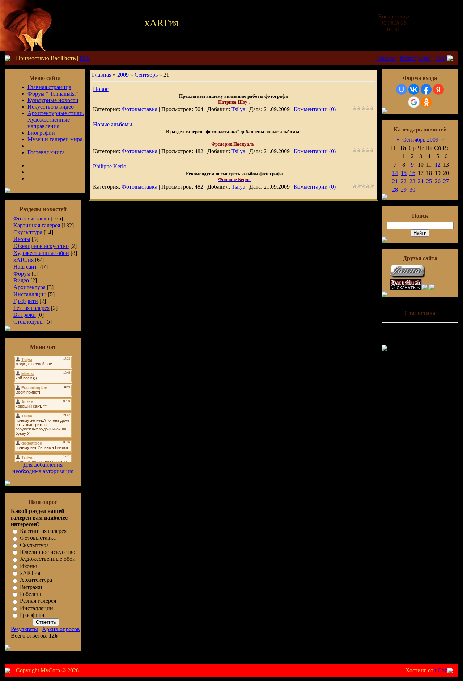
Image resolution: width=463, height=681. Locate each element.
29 (404, 189)
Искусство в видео (50, 107)
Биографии (41, 133)
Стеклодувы (28, 322)
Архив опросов (61, 629)
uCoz (441, 670)
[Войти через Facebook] (426, 89)
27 (446, 181)
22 (404, 181)
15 (404, 173)
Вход (441, 58)
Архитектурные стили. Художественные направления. (55, 119)
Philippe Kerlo (109, 166)
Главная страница (49, 87)
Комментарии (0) (315, 109)
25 (429, 181)
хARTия (23, 260)
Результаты (24, 629)
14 (395, 173)
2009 (123, 75)
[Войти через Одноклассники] (426, 102)
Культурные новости (52, 100)
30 (412, 189)
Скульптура (27, 232)
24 (421, 181)
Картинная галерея (36, 225)
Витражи (24, 315)
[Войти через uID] (401, 89)
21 (395, 181)
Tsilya (238, 109)
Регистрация (415, 58)
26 (438, 181)
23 (412, 181)
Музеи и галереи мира (54, 139)
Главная (386, 58)
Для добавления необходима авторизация (42, 468)
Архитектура (29, 287)
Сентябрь (146, 75)
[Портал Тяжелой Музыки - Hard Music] (406, 288)
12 (438, 164)
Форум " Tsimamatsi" (52, 94)
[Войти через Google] (414, 102)
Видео (21, 280)
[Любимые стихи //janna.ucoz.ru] (408, 277)
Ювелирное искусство (41, 246)
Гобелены (32, 594)
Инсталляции (30, 294)
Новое (101, 89)
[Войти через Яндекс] (438, 89)
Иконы (21, 239)
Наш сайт (25, 267)
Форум (21, 273)
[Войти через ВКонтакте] (413, 89)
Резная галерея (31, 308)
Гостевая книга (46, 152)
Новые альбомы (112, 124)
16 (412, 173)
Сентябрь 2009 (420, 139)
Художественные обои (41, 253)
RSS (85, 58)
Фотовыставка (31, 218)
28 (395, 189)
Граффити (25, 301)
